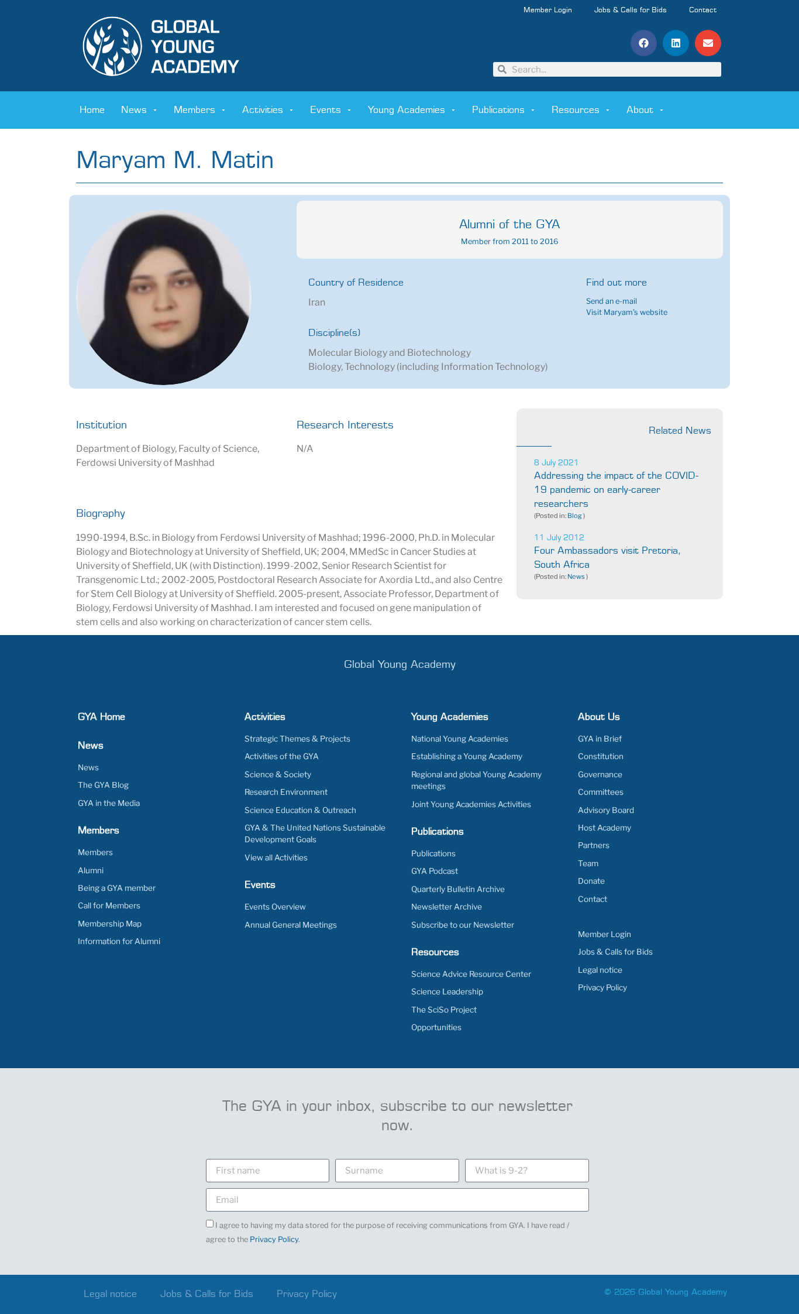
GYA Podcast (434, 871)
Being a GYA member (117, 888)
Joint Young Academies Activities (471, 804)
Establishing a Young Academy (466, 756)
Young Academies (406, 110)
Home (92, 110)
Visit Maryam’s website (626, 312)
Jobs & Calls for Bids (630, 10)
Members (194, 110)
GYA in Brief (600, 738)
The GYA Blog (103, 785)
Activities (262, 110)
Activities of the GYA (281, 756)
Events (325, 110)
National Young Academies (459, 738)
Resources (576, 110)
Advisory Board (606, 810)
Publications (498, 110)
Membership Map (110, 923)
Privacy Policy (602, 987)
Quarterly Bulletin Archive (458, 889)
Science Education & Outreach (300, 810)
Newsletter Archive (446, 906)
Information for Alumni (119, 941)
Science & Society (277, 774)
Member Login (548, 10)
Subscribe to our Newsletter (462, 924)
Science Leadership (447, 991)
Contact (703, 10)
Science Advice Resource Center (471, 974)
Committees (601, 792)
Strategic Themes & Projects (297, 738)
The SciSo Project (444, 1009)
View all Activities (276, 857)
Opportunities (436, 1027)
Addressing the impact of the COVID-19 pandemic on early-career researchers (616, 490)
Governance (600, 774)
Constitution (601, 756)
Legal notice (600, 970)
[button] (644, 43)
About (639, 110)
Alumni (91, 870)
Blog (574, 516)
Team (588, 863)
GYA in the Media (109, 803)
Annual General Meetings (290, 924)
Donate (591, 881)
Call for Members (109, 905)
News (134, 110)
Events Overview (275, 906)
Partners (593, 845)
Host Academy (604, 827)
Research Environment (286, 792)
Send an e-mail (611, 301)
